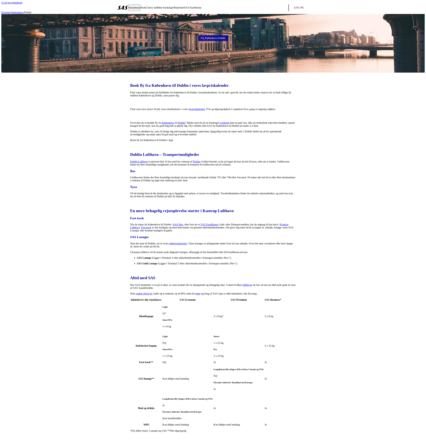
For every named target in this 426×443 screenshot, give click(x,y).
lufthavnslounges (178, 243)
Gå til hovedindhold (11, 2)
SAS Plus (178, 224)
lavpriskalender (197, 109)
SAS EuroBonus (209, 224)
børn (198, 293)
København (17, 12)
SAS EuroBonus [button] (193, 7)
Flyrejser (5, 12)
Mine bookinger (165, 7)
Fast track (146, 227)
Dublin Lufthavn (139, 161)
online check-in (144, 293)
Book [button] (143, 7)
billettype (247, 285)
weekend (224, 122)
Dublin (181, 122)
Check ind (151, 7)
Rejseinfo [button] (179, 7)
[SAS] (122, 7)
